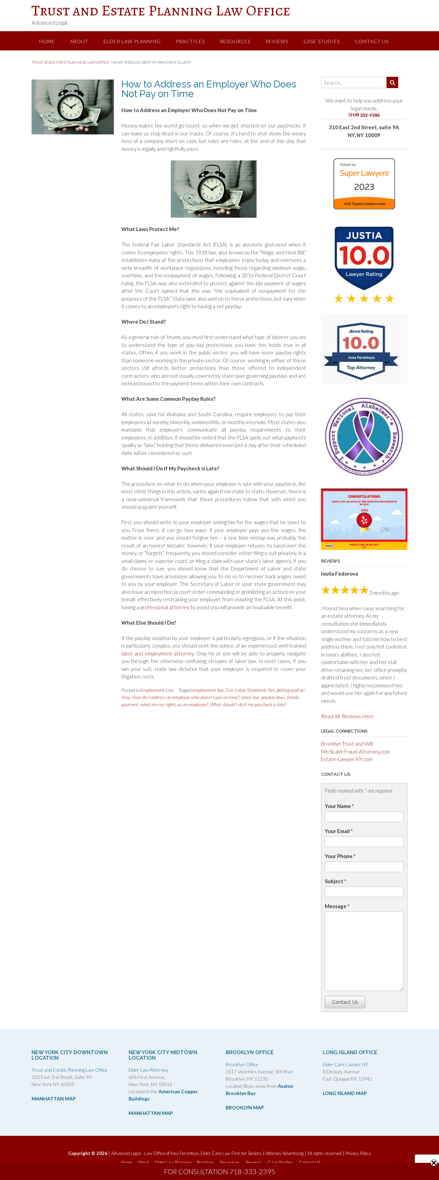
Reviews (276, 41)
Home (47, 41)
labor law (250, 697)
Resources (235, 41)
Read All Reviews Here (347, 716)
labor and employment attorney (157, 653)
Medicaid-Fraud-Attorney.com (355, 751)
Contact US (372, 41)
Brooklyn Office (242, 1064)
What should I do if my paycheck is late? (248, 704)
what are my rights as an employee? (174, 704)
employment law (208, 690)
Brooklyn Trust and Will (347, 743)
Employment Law (157, 690)
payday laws (273, 697)
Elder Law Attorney (148, 1070)
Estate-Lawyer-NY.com (346, 759)
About (79, 41)
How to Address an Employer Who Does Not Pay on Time (208, 89)
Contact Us (345, 1002)
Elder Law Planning (132, 41)
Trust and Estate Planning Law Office (161, 10)
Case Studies (322, 41)
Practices (190, 41)
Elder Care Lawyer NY (345, 1064)
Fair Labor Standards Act (250, 690)
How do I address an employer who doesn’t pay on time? (185, 697)
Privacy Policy (358, 1153)
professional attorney (164, 607)
